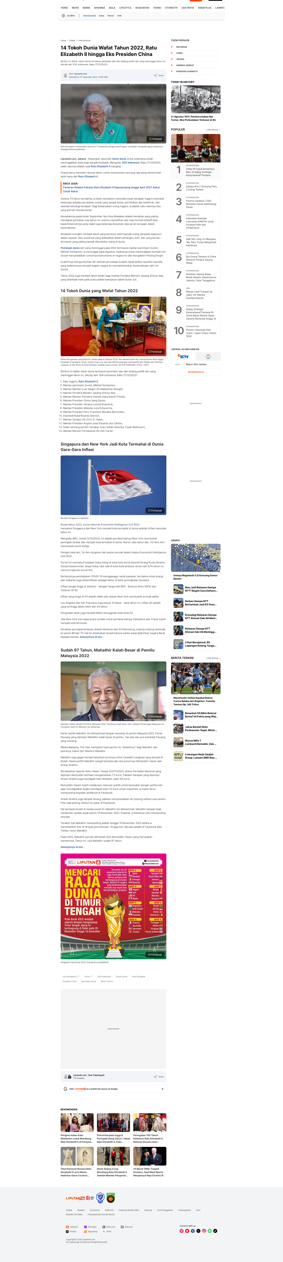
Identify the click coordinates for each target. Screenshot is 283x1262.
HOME (64, 7)
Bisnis (86, 7)
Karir (198, 1210)
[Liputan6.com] (65, 75)
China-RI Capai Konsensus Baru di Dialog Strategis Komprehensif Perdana (200, 172)
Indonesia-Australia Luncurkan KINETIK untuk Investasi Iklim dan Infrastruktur (200, 223)
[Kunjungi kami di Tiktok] (215, 1231)
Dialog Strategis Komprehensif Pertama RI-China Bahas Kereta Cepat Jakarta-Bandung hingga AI (201, 314)
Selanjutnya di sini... (92, 636)
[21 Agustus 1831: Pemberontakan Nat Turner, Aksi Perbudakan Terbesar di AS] (196, 99)
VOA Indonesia (130, 162)
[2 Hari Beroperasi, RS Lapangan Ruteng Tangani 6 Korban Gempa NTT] (178, 644)
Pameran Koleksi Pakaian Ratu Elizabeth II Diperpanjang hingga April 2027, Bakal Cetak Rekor (111, 189)
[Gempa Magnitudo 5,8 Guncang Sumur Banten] (196, 558)
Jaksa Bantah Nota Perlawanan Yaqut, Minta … (201, 728)
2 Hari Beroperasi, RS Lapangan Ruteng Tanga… (200, 644)
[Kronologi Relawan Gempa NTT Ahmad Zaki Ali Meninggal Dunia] (178, 617)
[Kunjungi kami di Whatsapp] (210, 1231)
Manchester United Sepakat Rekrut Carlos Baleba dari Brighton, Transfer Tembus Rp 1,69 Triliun (194, 701)
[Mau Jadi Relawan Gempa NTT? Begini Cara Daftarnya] (178, 589)
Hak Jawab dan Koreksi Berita (101, 1214)
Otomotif (171, 7)
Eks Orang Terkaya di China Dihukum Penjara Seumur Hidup (201, 259)
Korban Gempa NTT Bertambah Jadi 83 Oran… (201, 603)
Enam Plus (204, 7)
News (75, 7)
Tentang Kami (184, 1210)
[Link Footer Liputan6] (80, 1198)
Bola (112, 7)
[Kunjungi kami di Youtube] (187, 1231)
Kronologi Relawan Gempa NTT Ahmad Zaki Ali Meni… (201, 616)
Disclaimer (95, 1210)
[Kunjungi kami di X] (198, 1231)
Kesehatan (142, 7)
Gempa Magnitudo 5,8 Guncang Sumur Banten (195, 577)
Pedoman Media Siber (129, 1210)
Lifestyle (125, 7)
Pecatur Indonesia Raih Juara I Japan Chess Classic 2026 (201, 333)
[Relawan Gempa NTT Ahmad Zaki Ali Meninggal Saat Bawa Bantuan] (178, 630)
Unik (119, 15)
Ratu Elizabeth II (100, 166)
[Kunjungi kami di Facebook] (193, 1231)
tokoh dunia (119, 158)
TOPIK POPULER (180, 40)
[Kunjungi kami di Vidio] (182, 1231)
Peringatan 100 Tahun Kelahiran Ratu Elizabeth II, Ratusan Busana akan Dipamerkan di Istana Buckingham (148, 1139)
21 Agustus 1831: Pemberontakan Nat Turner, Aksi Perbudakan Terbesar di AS (193, 118)
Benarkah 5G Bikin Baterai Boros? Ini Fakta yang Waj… (201, 715)
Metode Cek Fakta (74, 1214)
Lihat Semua (212, 129)
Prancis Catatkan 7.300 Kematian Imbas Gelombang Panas (201, 203)
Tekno (157, 7)
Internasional (89, 15)
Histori (111, 15)
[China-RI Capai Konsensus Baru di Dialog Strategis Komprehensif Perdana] (196, 148)
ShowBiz (99, 7)
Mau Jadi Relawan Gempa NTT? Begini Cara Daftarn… (201, 589)
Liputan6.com (80, 73)
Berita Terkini (182, 658)
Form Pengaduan (165, 1210)
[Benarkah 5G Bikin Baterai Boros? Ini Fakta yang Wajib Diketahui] (178, 715)
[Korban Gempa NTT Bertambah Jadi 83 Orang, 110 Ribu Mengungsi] (178, 603)
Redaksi (81, 1210)
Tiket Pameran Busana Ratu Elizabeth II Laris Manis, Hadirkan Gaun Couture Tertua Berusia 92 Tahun (76, 1172)
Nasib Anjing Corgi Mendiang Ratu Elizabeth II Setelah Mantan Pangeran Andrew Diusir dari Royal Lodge (112, 1172)
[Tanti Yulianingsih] (69, 1076)
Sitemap (148, 1210)
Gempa (175, 540)
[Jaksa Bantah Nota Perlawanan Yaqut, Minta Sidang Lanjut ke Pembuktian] (178, 729)
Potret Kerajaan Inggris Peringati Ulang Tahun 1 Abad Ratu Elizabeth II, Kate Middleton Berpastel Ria (113, 1139)
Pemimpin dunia (70, 247)
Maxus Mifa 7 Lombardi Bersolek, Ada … (200, 742)
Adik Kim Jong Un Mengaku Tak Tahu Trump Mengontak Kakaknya (201, 242)
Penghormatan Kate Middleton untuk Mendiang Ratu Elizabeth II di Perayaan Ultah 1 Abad (76, 1139)
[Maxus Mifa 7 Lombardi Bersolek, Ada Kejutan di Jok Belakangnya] (178, 742)
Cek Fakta (188, 7)
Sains (101, 15)
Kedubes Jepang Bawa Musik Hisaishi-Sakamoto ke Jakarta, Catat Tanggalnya (201, 277)
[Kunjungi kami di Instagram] (204, 1231)
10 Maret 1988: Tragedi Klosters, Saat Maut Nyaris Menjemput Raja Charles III (148, 1172)
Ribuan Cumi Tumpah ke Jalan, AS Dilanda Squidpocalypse (199, 294)
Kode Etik (109, 1210)
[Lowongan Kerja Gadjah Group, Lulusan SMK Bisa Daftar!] (178, 756)
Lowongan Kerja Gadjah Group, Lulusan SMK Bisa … (201, 756)
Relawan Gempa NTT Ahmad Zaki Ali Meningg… (200, 630)
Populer (178, 129)
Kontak (69, 1210)
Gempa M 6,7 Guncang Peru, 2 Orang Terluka (201, 188)
